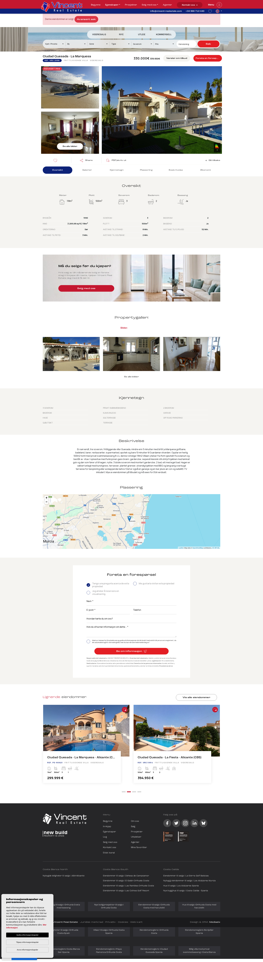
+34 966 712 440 (195, 11)
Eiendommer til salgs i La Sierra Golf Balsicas (186, 876)
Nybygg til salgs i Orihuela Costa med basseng (63, 906)
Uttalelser (136, 837)
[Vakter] (56, 160)
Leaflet (181, 548)
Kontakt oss (189, 5)
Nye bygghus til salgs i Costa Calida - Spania (185, 891)
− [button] (46, 502)
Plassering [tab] (146, 170)
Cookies (123, 922)
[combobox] (55, 43)
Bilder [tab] (124, 328)
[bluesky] (203, 823)
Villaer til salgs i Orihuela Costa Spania (109, 931)
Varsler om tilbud (176, 58)
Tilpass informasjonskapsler (27, 942)
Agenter (167, 5)
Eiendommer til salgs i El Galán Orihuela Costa (126, 881)
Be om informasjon (129, 651)
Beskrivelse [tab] (176, 170)
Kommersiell (164, 35)
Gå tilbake (214, 160)
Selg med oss (149, 5)
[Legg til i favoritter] (124, 709)
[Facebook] (167, 823)
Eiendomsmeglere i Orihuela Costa (154, 931)
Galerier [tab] (87, 170)
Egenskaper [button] (111, 5)
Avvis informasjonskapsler (27, 949)
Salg (133, 826)
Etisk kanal (109, 853)
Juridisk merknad (91, 922)
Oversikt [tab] (57, 170)
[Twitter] (176, 823)
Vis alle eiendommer (196, 697)
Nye (121, 35)
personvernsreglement (165, 640)
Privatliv (110, 922)
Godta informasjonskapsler (27, 935)
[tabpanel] (86, 747)
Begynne (95, 5)
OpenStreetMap (197, 548)
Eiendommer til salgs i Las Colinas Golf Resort (126, 891)
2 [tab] (129, 791)
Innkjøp (107, 826)
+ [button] (46, 497)
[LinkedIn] (194, 823)
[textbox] (55, 43)
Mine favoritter (139, 847)
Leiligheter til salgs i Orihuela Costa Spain (63, 931)
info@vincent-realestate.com (166, 11)
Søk (208, 44)
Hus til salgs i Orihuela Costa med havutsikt (199, 906)
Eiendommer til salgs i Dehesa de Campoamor (126, 876)
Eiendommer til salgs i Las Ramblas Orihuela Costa (128, 886)
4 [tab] (139, 791)
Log (105, 837)
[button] (86, 160)
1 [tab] (124, 791)
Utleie (141, 35)
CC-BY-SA (215, 548)
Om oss (135, 821)
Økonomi (205, 170)
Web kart (136, 922)
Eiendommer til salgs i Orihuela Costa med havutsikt (154, 906)
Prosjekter (131, 5)
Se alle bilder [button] (131, 377)
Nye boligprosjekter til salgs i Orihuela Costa (109, 906)
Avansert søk (86, 19)
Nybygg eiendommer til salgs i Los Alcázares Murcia (189, 881)
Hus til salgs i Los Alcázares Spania (181, 886)
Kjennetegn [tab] (117, 170)
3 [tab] (134, 791)
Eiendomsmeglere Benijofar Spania (199, 931)
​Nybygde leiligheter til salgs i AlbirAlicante (63, 876)
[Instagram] (185, 823)
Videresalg (99, 35)
